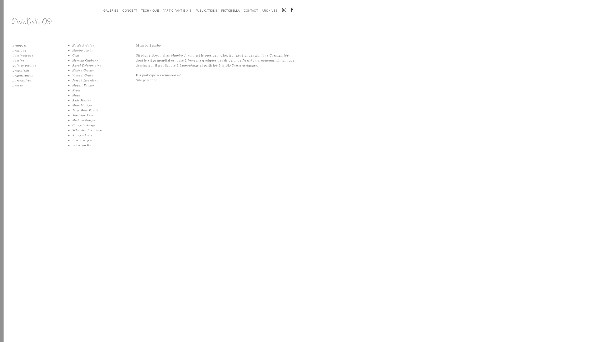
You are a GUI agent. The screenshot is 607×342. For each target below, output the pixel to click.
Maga (76, 95)
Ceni (75, 55)
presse (18, 85)
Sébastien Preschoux (87, 130)
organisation (23, 75)
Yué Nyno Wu (82, 145)
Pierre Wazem (82, 140)
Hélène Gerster (83, 70)
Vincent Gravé (82, 75)
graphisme (21, 70)
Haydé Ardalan (83, 45)
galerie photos (24, 65)
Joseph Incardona (85, 80)
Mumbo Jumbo (82, 50)
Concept (129, 10)
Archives (269, 10)
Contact (251, 10)
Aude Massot (81, 100)
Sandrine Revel (83, 115)
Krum (76, 90)
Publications (206, 10)
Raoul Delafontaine (86, 65)
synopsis (20, 45)
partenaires (22, 80)
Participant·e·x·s (177, 10)
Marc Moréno (82, 105)
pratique (20, 50)
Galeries (111, 10)
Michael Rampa (83, 120)
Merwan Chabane (85, 60)
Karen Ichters (82, 135)
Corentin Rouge (83, 125)
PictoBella (230, 10)
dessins (19, 60)
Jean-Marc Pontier (86, 110)
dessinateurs (23, 55)
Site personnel (147, 79)
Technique (150, 10)
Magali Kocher (83, 85)
